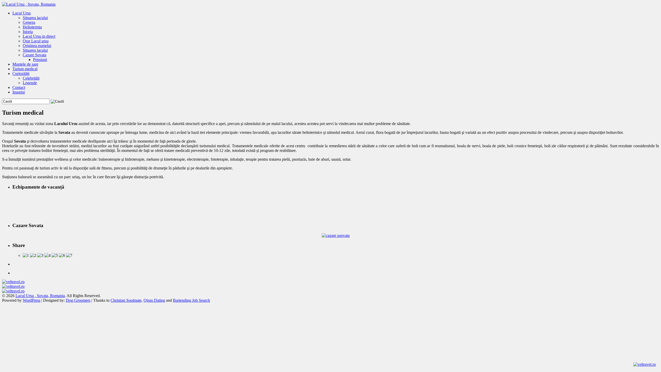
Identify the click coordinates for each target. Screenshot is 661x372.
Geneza (29, 22)
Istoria (28, 31)
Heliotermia (32, 27)
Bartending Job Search (191, 300)
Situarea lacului (35, 18)
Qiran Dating (154, 300)
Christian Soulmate (126, 300)
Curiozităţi (20, 73)
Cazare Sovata (34, 55)
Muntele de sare (25, 64)
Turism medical (24, 69)
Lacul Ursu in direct (39, 36)
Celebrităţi (31, 78)
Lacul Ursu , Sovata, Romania (40, 295)
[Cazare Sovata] (336, 235)
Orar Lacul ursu (36, 41)
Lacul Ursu (21, 13)
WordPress (31, 300)
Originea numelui (37, 45)
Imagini (18, 92)
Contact (18, 87)
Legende (30, 83)
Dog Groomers (78, 300)
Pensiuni (40, 59)
